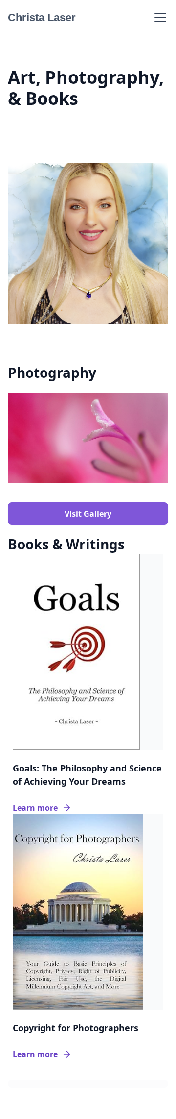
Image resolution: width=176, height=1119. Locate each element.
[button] (158, 17)
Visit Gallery (88, 513)
